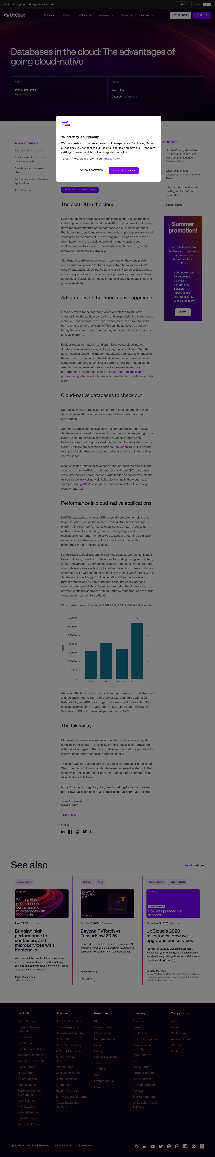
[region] (108, 149)
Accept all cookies (124, 170)
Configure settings (91, 170)
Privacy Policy (111, 158)
